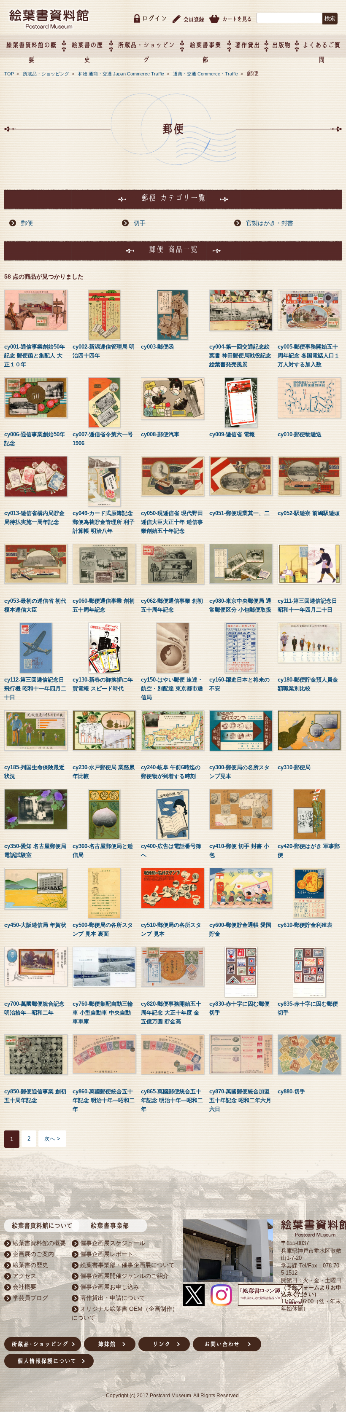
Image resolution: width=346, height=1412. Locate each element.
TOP (9, 73)
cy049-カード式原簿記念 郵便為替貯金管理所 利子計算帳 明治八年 (104, 522)
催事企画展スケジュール (112, 1243)
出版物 (281, 45)
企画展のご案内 (33, 1254)
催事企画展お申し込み (109, 1286)
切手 (140, 223)
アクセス (24, 1275)
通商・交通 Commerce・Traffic (206, 73)
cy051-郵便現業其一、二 (239, 513)
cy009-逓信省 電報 (232, 434)
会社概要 (24, 1286)
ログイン (154, 18)
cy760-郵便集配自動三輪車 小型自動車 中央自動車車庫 (103, 1013)
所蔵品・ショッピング (46, 73)
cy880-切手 (291, 1091)
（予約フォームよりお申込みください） (311, 1291)
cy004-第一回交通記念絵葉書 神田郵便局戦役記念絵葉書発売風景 (240, 356)
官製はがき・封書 (269, 223)
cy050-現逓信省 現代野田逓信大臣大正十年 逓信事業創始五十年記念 (172, 522)
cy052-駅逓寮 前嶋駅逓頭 (309, 513)
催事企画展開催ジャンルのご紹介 (124, 1275)
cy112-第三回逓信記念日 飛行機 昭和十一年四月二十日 (35, 688)
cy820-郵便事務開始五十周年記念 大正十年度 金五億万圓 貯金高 (171, 1013)
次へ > (52, 1139)
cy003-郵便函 (157, 347)
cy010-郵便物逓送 (300, 434)
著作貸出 (247, 45)
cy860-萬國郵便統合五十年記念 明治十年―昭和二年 (104, 1100)
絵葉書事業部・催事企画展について (127, 1265)
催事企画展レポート (106, 1254)
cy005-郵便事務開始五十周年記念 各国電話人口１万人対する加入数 (309, 356)
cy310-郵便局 (294, 767)
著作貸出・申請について (112, 1297)
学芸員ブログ (30, 1297)
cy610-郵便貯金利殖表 (305, 925)
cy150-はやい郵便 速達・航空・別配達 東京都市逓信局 (172, 688)
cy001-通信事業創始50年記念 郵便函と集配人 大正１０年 (34, 356)
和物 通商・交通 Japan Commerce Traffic (121, 73)
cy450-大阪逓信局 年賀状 (35, 925)
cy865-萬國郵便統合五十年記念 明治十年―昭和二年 (172, 1100)
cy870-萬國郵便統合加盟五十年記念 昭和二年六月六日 (240, 1100)
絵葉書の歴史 (30, 1265)
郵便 (27, 223)
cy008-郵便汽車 (160, 434)
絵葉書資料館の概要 (39, 1243)
